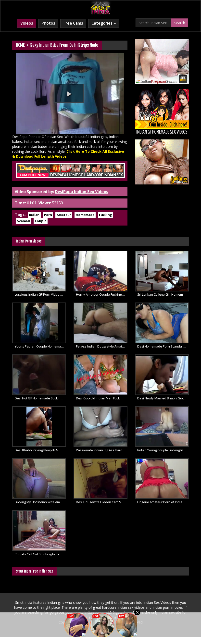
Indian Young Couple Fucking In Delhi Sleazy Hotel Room (163, 450)
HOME (20, 45)
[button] (69, 93)
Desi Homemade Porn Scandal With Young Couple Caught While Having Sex (163, 346)
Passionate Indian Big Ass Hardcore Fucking (101, 450)
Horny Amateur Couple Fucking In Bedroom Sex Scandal (101, 294)
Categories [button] (102, 23)
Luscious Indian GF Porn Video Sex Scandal (40, 294)
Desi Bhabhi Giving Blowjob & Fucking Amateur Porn (40, 450)
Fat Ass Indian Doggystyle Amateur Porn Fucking (101, 346)
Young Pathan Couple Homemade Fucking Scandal (40, 346)
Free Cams (73, 23)
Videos (26, 23)
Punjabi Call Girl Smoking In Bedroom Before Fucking (40, 554)
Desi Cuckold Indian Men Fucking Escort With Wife (101, 398)
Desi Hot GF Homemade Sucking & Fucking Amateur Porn (40, 398)
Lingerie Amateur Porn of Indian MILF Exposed (163, 502)
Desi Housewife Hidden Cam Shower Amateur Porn (101, 502)
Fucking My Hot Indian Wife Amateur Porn (40, 502)
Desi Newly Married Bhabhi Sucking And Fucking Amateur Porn (163, 398)
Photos (48, 23)
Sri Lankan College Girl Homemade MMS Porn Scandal (163, 294)
